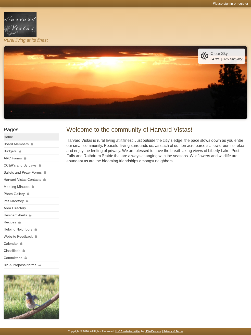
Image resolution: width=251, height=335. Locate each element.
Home (8, 137)
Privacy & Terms (173, 331)
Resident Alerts (15, 215)
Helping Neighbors (18, 229)
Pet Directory (14, 201)
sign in (228, 3)
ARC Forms (13, 158)
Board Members (16, 144)
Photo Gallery (14, 194)
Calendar (11, 243)
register (243, 3)
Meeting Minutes (16, 187)
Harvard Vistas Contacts (22, 179)
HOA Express (153, 331)
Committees (13, 258)
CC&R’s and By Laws (20, 165)
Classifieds (12, 251)
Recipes (10, 222)
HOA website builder (128, 331)
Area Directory (15, 208)
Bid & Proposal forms (20, 265)
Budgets (10, 151)
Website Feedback (18, 236)
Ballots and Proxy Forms (23, 172)
